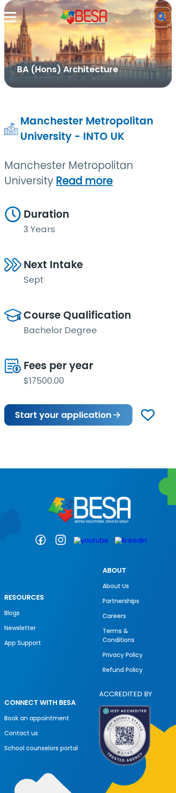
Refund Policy (123, 670)
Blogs (12, 613)
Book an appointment (36, 718)
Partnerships (121, 601)
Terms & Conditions (119, 635)
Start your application (63, 415)
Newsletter (20, 628)
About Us (116, 586)
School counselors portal (41, 748)
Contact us (21, 733)
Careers (114, 616)
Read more (84, 181)
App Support (22, 643)
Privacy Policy (123, 655)
